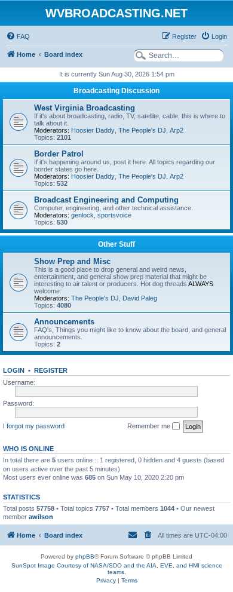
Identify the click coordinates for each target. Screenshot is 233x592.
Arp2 (176, 130)
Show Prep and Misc (72, 261)
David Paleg (139, 298)
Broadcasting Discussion (116, 91)
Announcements (64, 321)
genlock (82, 215)
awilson (41, 516)
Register (51, 370)
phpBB (84, 556)
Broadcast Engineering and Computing (106, 199)
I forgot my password (34, 426)
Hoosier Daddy (93, 130)
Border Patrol (59, 153)
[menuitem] (18, 36)
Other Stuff (116, 244)
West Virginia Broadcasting (84, 107)
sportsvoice (114, 215)
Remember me (149, 426)
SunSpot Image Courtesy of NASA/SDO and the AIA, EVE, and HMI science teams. (116, 568)
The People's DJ (142, 130)
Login (13, 370)
